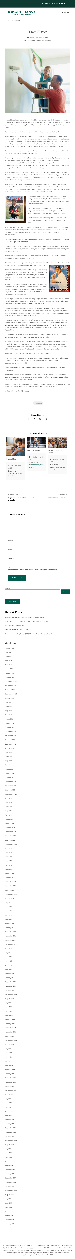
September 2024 (11, 744)
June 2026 (9, 657)
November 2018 (10, 1032)
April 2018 (8, 1061)
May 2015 (8, 1207)
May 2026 (8, 661)
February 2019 (10, 1019)
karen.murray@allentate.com (15, 475)
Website (11, 558)
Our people (38, 403)
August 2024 (9, 748)
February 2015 (10, 1220)
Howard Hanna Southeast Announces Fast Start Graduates (26, 621)
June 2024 (9, 757)
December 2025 (11, 682)
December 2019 (10, 982)
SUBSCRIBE (12, 601)
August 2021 (9, 899)
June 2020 (9, 957)
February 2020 (10, 974)
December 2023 (11, 782)
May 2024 (8, 761)
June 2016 (8, 1153)
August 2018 (9, 1045)
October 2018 (10, 1036)
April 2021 (8, 915)
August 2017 (9, 1095)
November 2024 (11, 736)
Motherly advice (33, 450)
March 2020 (9, 969)
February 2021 (10, 924)
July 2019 (8, 1003)
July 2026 (8, 652)
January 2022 (10, 878)
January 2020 (10, 978)
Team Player (37, 32)
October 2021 (9, 890)
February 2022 (10, 873)
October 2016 (10, 1136)
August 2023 (9, 798)
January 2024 (10, 777)
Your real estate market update (16, 630)
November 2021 (10, 886)
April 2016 (8, 1161)
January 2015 (10, 1224)
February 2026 (10, 673)
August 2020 (9, 949)
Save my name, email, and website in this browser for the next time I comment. (33, 571)
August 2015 (9, 1195)
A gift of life (11, 459)
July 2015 (8, 1199)
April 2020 (8, 965)
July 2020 (8, 953)
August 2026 (9, 648)
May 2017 (8, 1107)
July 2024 (8, 752)
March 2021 (9, 919)
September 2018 (11, 1040)
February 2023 (10, 823)
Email (11, 549)
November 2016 (10, 1132)
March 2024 (9, 769)
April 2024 (8, 765)
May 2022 (8, 861)
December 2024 (11, 732)
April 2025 (8, 715)
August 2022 (9, 848)
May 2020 (8, 961)
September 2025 (11, 694)
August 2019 (9, 999)
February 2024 (10, 773)
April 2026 (8, 665)
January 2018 (10, 1074)
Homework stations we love (15, 626)
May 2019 (8, 1011)
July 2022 (8, 853)
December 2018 (10, 1028)
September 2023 (11, 794)
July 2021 (8, 903)
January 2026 (10, 677)
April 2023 (8, 815)
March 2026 (9, 669)
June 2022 (8, 857)
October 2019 (10, 990)
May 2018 (8, 1057)
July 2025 (8, 702)
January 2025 (10, 727)
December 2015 (10, 1178)
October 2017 (9, 1086)
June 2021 (8, 907)
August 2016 (9, 1145)
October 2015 (10, 1186)
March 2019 (9, 1015)
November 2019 (10, 986)
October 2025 (10, 690)
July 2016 (8, 1149)
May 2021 (8, 911)
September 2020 (11, 944)
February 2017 (10, 1120)
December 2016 (10, 1128)
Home (7, 20)
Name (11, 540)
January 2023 (10, 828)
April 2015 (8, 1211)
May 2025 (8, 711)
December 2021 (10, 882)
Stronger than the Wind (55, 451)
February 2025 (10, 723)
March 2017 (9, 1115)
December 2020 (11, 932)
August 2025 (9, 698)
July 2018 (8, 1049)
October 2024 (10, 740)
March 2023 (9, 819)
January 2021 (10, 928)
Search (7, 588)
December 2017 (10, 1078)
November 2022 (10, 836)
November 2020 (11, 936)
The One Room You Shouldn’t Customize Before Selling (24, 617)
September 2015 (11, 1191)
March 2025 (9, 719)
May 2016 (8, 1157)
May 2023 (8, 811)
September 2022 (11, 844)
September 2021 (11, 894)
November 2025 (11, 686)
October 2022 (10, 840)
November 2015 (10, 1182)
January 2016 (10, 1174)
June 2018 (8, 1053)
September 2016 (11, 1141)
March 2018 (9, 1065)
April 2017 (8, 1111)
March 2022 (9, 869)
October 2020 (10, 940)
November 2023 (10, 786)
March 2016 (9, 1166)
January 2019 (10, 1024)
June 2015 (8, 1203)
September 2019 (11, 994)
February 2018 (10, 1070)
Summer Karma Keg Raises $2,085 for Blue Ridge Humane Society (29, 634)
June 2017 (8, 1103)
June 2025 (9, 707)
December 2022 (11, 832)
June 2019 (8, 1007)
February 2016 (10, 1170)
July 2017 (8, 1099)
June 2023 (8, 807)
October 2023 (10, 790)
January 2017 (10, 1124)
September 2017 (11, 1090)
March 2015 (9, 1216)
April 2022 (8, 865)
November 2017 (10, 1082)
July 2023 (8, 803)
